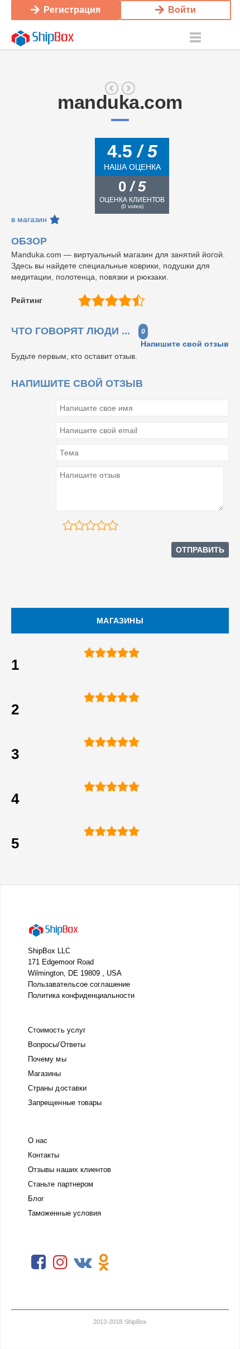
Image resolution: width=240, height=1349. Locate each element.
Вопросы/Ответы (56, 1044)
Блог (36, 1198)
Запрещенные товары (65, 1102)
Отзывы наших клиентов (69, 1169)
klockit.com (111, 88)
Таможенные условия (64, 1213)
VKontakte (82, 1262)
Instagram (60, 1262)
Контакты (44, 1155)
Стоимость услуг (57, 1030)
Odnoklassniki (104, 1262)
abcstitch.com (128, 88)
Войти (182, 10)
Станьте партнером (60, 1184)
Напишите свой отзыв (185, 343)
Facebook (38, 1262)
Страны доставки (57, 1088)
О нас (37, 1140)
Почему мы (47, 1059)
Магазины (44, 1073)
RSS (125, 1262)
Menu (195, 38)
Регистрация (72, 10)
